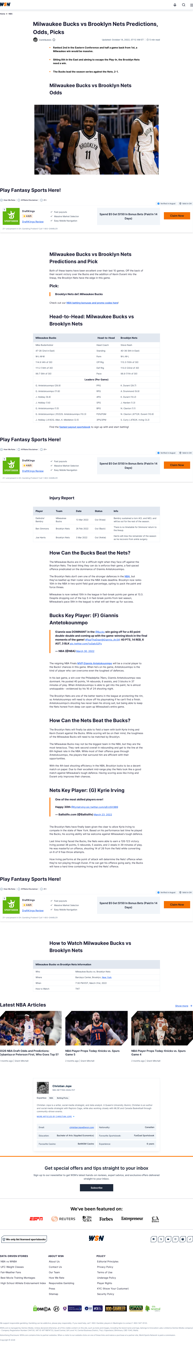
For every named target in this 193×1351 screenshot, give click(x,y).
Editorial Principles (107, 1261)
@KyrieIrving (78, 807)
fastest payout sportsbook (74, 426)
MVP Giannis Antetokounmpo (94, 663)
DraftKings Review (33, 221)
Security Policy (105, 1293)
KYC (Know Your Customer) (113, 1288)
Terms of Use (104, 1272)
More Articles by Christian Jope (54, 1116)
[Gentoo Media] (93, 1308)
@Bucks (100, 631)
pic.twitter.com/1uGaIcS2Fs (86, 643)
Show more (181, 1005)
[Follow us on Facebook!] (154, 1239)
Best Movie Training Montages (18, 1277)
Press (52, 1288)
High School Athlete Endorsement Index (23, 1283)
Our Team (54, 1272)
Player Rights (104, 1283)
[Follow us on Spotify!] (183, 1239)
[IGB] (72, 1308)
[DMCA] (42, 1308)
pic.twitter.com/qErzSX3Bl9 (102, 807)
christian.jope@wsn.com (82, 1127)
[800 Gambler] (116, 1308)
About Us (54, 1261)
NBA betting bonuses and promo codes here (92, 302)
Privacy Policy (105, 1266)
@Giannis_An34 (110, 639)
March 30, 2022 (85, 651)
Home (2, 14)
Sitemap (53, 1293)
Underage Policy (106, 1277)
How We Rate (56, 1277)
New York (107, 977)
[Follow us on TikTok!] (190, 1239)
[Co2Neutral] (152, 1308)
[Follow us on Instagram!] (175, 1239)
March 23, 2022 (103, 814)
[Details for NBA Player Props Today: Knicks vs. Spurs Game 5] (96, 1028)
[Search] (183, 5)
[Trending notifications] (174, 4)
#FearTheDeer (93, 639)
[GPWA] (136, 1308)
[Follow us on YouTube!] (168, 1239)
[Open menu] (191, 4)
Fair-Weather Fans (11, 1272)
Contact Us (55, 1266)
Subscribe (96, 1187)
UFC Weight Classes (12, 1266)
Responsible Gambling (61, 1283)
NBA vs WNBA (9, 1261)
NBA (11, 14)
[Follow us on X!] (161, 1239)
